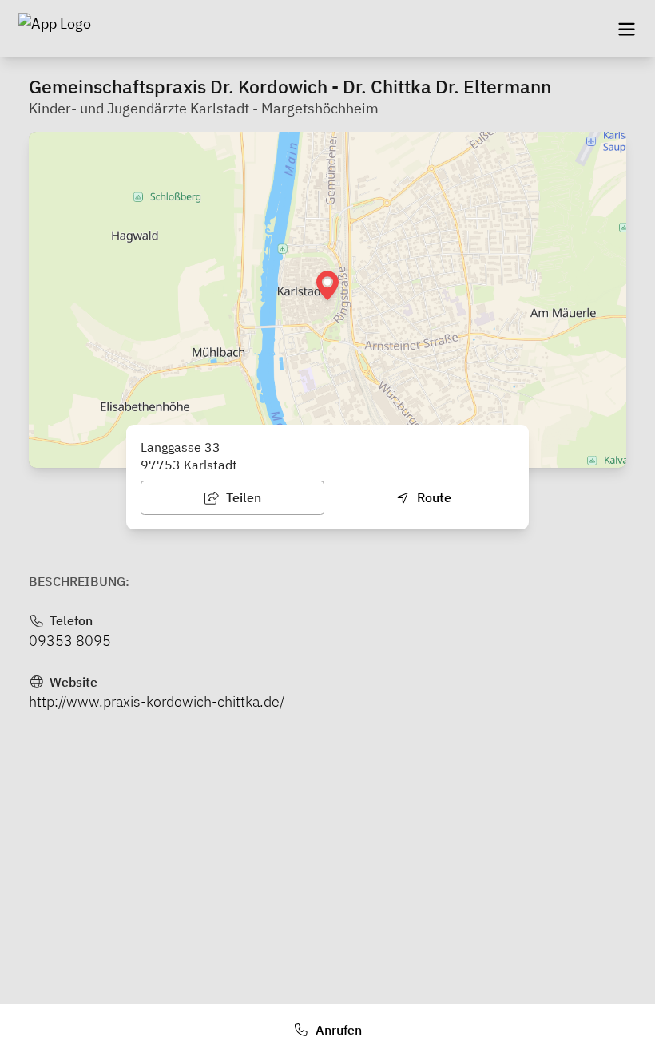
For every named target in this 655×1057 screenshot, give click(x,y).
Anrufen (337, 1030)
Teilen (242, 497)
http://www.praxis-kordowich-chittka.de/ (156, 701)
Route (432, 497)
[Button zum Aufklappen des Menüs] (626, 28)
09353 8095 (70, 640)
